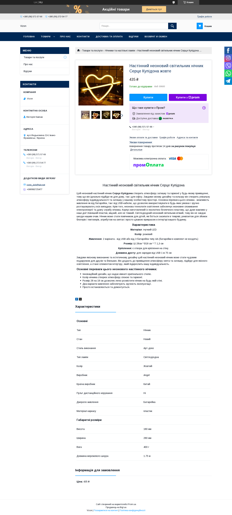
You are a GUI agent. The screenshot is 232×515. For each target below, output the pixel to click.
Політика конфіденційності (132, 510)
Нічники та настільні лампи (120, 50)
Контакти (83, 36)
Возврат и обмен (156, 36)
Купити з (182, 97)
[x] (80, 299)
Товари (45, 36)
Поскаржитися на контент (106, 510)
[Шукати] (172, 26)
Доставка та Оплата (109, 36)
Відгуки (133, 36)
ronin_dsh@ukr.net (36, 184)
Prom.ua (132, 504)
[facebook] (76, 299)
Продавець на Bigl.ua (116, 507)
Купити (148, 97)
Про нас (65, 36)
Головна (29, 36)
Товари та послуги (92, 50)
